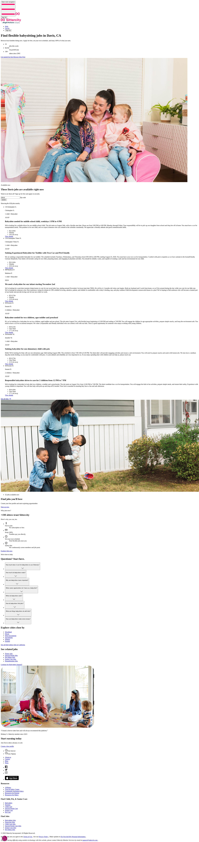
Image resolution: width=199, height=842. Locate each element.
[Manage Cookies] (4, 838)
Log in (7, 28)
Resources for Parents (12, 793)
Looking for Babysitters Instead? (11, 664)
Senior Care (9, 810)
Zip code (23, 197)
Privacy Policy (44, 837)
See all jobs (5, 399)
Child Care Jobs (10, 824)
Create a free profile (7, 746)
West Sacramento (10, 636)
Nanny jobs (9, 653)
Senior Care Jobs (10, 659)
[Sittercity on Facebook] (6, 767)
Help (6, 26)
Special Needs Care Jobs (13, 826)
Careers (7, 759)
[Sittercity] (17, 15)
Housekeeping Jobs (11, 661)
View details (9, 236)
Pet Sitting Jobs (10, 657)
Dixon (7, 634)
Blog (6, 761)
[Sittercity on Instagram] (6, 773)
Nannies (7, 805)
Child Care (8, 807)
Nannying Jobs (10, 822)
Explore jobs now (6, 551)
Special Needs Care (11, 808)
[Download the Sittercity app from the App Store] (12, 779)
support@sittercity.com (90, 840)
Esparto (7, 641)
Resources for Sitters (11, 795)
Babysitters (8, 803)
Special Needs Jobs (11, 655)
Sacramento (9, 637)
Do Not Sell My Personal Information (73, 837)
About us (8, 757)
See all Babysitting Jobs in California (13, 645)
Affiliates (8, 787)
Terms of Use (28, 837)
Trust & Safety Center (12, 789)
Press (6, 763)
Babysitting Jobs (10, 820)
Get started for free (7, 57)
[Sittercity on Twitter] (6, 770)
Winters (7, 639)
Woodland (8, 632)
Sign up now (5, 507)
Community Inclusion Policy (14, 791)
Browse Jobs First (19, 57)
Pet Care (8, 812)
